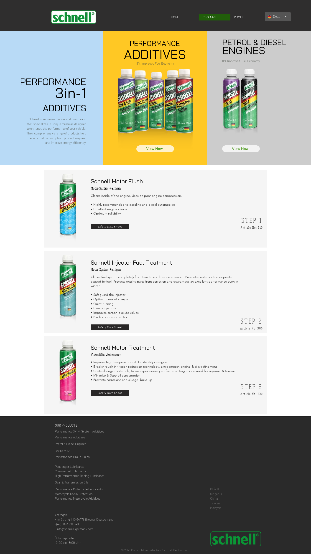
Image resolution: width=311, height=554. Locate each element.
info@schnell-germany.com (75, 529)
